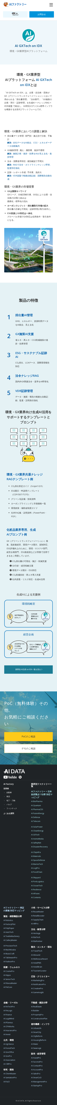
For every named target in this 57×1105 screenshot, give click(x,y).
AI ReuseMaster (37, 911)
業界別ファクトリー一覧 (41, 785)
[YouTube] (10, 777)
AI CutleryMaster (10, 940)
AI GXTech (35, 834)
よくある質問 (9, 813)
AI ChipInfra (36, 852)
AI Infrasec (35, 893)
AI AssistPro (36, 1058)
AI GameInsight (37, 992)
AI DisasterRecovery (39, 846)
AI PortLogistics (37, 881)
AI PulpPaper (9, 928)
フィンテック (11, 808)
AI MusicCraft (9, 953)
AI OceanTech (37, 885)
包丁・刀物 (10, 800)
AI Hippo (7, 975)
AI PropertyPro (37, 1014)
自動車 (9, 792)
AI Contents (36, 897)
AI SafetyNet (36, 843)
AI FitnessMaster (10, 983)
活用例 (6, 788)
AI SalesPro (35, 1073)
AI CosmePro (9, 971)
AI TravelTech (36, 951)
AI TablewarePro (10, 957)
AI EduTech (35, 937)
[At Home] (15, 4)
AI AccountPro (37, 1069)
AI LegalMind (9, 1018)
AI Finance (8, 1014)
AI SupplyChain (37, 919)
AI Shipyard (35, 877)
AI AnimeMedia (37, 839)
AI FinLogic (8, 1010)
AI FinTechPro (9, 1006)
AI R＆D (7, 1081)
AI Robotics (8, 920)
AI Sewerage (36, 1048)
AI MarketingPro (37, 980)
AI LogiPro (35, 868)
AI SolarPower (37, 827)
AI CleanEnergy (37, 831)
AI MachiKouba (10, 949)
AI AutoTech (8, 932)
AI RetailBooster (37, 916)
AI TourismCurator (38, 971)
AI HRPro (34, 923)
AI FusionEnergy (37, 813)
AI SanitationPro (10, 1077)
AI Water (34, 1044)
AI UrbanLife (36, 1028)
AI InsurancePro (10, 1030)
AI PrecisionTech (10, 946)
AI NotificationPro (38, 984)
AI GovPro (8, 1056)
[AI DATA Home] (14, 771)
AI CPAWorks (9, 1026)
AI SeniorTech (9, 979)
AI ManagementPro (39, 1081)
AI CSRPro (8, 1064)
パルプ (9, 804)
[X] (20, 777)
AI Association (9, 1060)
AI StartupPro (36, 1085)
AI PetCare (8, 987)
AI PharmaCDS (37, 809)
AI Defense (35, 817)
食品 (8, 796)
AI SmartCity (36, 1032)
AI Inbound (35, 955)
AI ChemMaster (10, 1073)
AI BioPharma (36, 801)
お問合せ (42, 14)
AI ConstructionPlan (39, 1018)
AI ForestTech (9, 1048)
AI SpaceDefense (38, 860)
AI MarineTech (37, 864)
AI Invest (7, 1034)
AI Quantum (36, 805)
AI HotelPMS (36, 963)
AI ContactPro (37, 1065)
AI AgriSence (9, 1044)
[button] (51, 5)
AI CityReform (36, 1036)
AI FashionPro (9, 961)
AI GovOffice (9, 1052)
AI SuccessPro (37, 1062)
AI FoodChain (36, 872)
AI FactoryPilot (9, 924)
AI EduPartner (36, 941)
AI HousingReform (38, 1040)
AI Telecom (35, 821)
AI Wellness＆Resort (39, 959)
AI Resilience (36, 889)
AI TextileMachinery (11, 936)
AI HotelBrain (36, 967)
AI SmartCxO (36, 1077)
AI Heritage (35, 933)
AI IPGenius (8, 1022)
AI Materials (36, 856)
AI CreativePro (37, 988)
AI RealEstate (36, 1006)
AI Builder (35, 1010)
